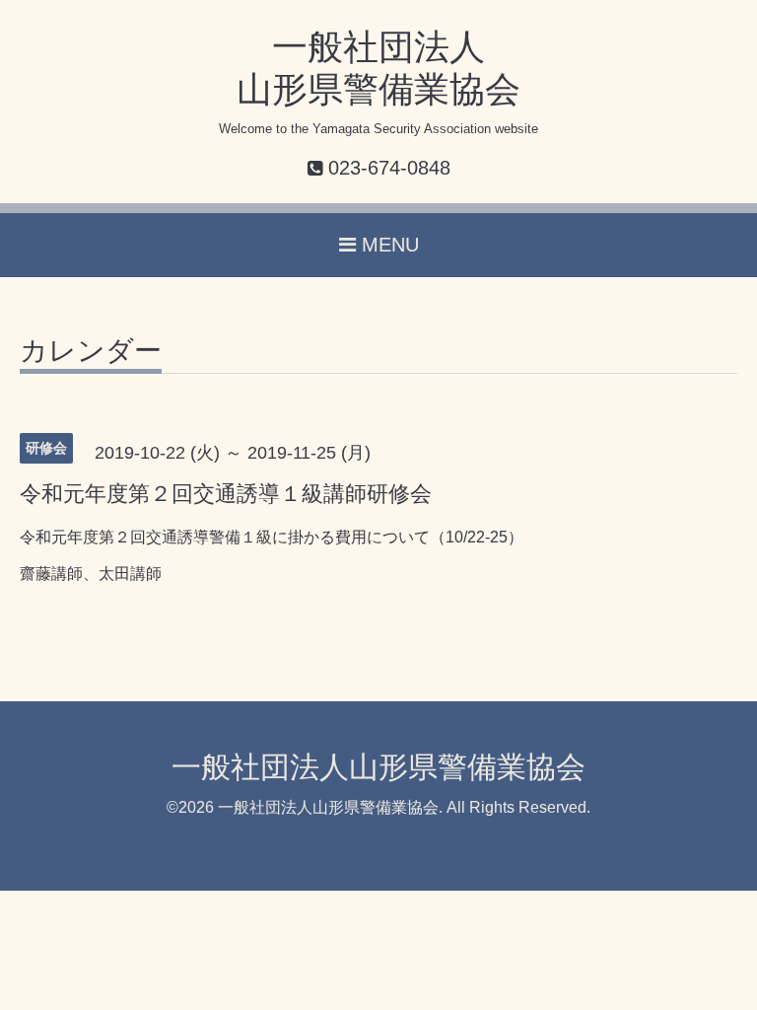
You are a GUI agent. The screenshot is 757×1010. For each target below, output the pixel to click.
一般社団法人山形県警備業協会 (378, 767)
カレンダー (91, 351)
